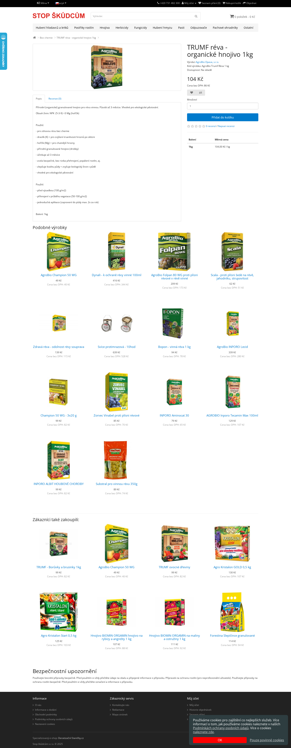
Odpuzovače (198, 27)
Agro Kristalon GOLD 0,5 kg (232, 567)
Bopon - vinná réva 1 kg (174, 347)
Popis (39, 98)
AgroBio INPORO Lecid (232, 347)
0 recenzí (211, 126)
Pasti (181, 27)
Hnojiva (105, 27)
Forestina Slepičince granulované (232, 635)
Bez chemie (46, 37)
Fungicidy (140, 27)
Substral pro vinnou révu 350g (116, 484)
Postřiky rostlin (84, 27)
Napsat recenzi (226, 126)
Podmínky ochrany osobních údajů (53, 719)
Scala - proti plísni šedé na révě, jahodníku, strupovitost (232, 276)
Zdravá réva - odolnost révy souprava (58, 347)
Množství (192, 99)
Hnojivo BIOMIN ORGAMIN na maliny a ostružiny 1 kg (174, 637)
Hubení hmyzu (162, 27)
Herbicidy (122, 27)
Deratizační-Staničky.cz (71, 738)
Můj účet (194, 705)
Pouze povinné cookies (267, 740)
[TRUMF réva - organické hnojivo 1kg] (107, 67)
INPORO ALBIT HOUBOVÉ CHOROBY (59, 484)
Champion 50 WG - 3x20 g (59, 415)
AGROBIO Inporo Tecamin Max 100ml (232, 415)
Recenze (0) (54, 98)
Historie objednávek (200, 709)
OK (220, 740)
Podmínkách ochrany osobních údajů (221, 728)
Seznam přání (197, 714)
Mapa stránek (119, 714)
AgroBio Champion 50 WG (59, 275)
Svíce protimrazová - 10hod (116, 347)
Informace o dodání (45, 709)
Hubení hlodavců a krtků (52, 27)
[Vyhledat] (196, 16)
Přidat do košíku (223, 117)
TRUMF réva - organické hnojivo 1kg (76, 37)
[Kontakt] (158, 3)
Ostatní (248, 27)
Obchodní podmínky (46, 714)
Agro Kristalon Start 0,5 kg (58, 635)
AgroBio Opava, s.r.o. (207, 62)
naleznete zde (203, 732)
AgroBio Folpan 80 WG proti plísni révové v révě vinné (174, 276)
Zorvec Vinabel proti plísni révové (116, 415)
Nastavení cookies (45, 724)
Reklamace (118, 709)
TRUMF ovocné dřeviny (174, 567)
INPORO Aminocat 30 (174, 415)
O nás (38, 705)
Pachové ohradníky (225, 27)
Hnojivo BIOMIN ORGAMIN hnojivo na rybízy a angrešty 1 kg (117, 637)
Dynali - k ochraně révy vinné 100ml (116, 275)
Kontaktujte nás (120, 705)
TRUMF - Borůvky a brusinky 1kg (58, 567)
